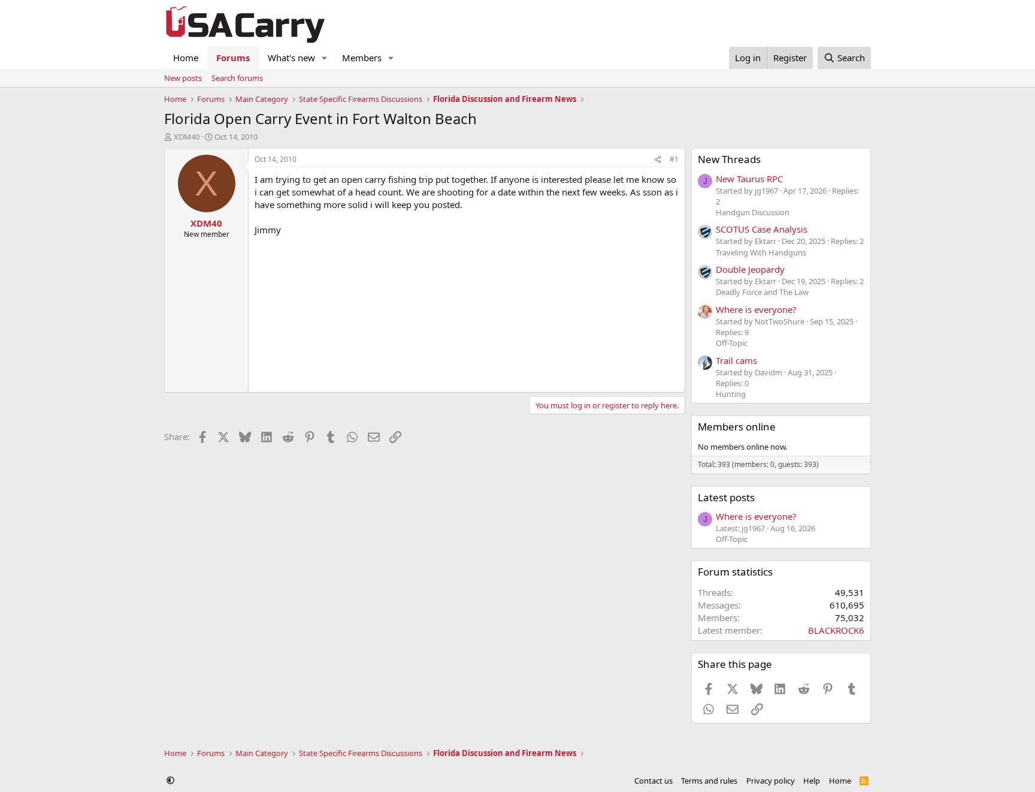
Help (811, 780)
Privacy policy (770, 780)
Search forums (237, 78)
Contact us (653, 780)
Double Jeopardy (750, 269)
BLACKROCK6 (836, 630)
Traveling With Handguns (761, 252)
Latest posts (726, 497)
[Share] (657, 160)
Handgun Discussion (752, 212)
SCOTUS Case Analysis (761, 229)
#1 (674, 159)
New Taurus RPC (749, 179)
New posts (183, 78)
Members (362, 58)
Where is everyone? (756, 309)
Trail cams (736, 360)
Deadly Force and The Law (762, 292)
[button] (324, 58)
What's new (291, 58)
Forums (233, 58)
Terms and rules (709, 780)
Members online (737, 426)
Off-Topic (732, 343)
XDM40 (186, 136)
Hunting (731, 394)
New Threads (729, 159)
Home (185, 58)
